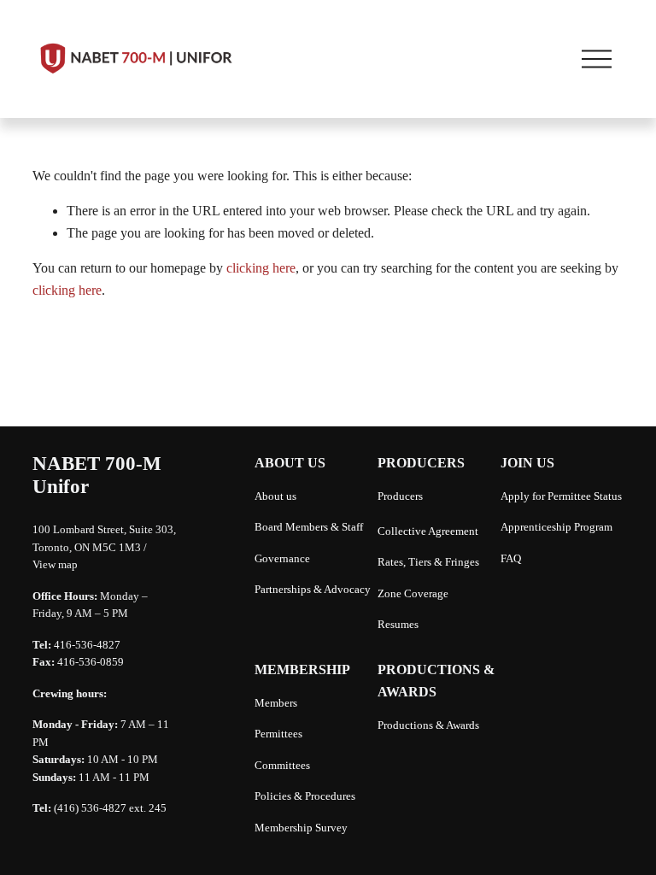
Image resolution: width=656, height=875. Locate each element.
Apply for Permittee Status (561, 496)
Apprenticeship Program (556, 527)
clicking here (261, 268)
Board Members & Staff (309, 527)
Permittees (278, 734)
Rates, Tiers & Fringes (428, 562)
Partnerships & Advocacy (313, 590)
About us (275, 496)
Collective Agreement (428, 531)
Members (276, 703)
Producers (400, 496)
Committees (282, 766)
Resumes (398, 625)
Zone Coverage (413, 594)
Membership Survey (301, 828)
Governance (282, 559)
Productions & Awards (428, 725)
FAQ (511, 559)
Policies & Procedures (305, 796)
